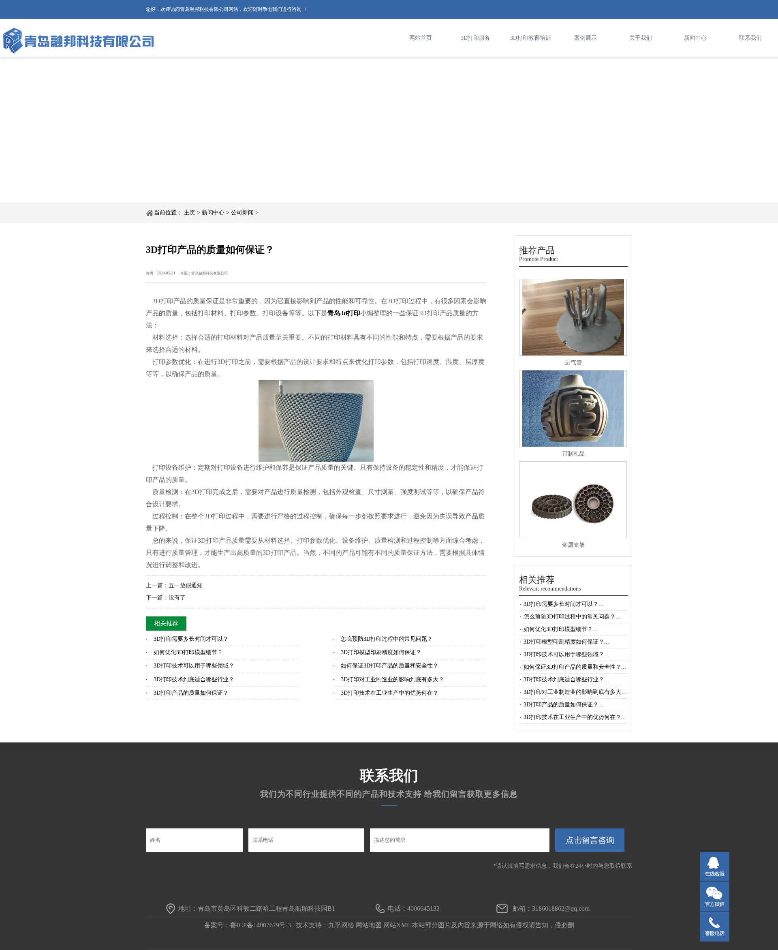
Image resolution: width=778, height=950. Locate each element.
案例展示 (585, 38)
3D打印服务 (475, 38)
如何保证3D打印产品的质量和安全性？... (575, 667)
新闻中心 (695, 38)
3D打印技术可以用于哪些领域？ (194, 666)
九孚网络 (341, 925)
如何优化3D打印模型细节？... (561, 629)
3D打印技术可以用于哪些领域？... (566, 654)
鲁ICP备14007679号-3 (260, 925)
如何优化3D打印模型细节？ (188, 652)
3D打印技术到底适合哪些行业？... (566, 679)
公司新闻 (242, 213)
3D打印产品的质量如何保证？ (191, 693)
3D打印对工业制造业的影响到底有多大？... (578, 692)
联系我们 (750, 38)
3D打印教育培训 (530, 38)
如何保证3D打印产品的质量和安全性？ (389, 666)
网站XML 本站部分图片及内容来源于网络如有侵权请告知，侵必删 (478, 925)
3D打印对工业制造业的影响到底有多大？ (392, 679)
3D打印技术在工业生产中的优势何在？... (575, 717)
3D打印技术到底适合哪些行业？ (194, 679)
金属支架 (573, 545)
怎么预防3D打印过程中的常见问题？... (572, 617)
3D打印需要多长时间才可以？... (563, 604)
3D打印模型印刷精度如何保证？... (566, 642)
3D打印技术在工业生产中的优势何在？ (389, 693)
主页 (189, 213)
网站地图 (369, 925)
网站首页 (420, 38)
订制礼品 (573, 454)
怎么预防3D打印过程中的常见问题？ (387, 639)
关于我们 (640, 38)
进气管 (573, 362)
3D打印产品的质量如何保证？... (563, 705)
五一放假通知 (186, 585)
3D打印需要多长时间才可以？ (191, 639)
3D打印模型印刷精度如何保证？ (381, 652)
